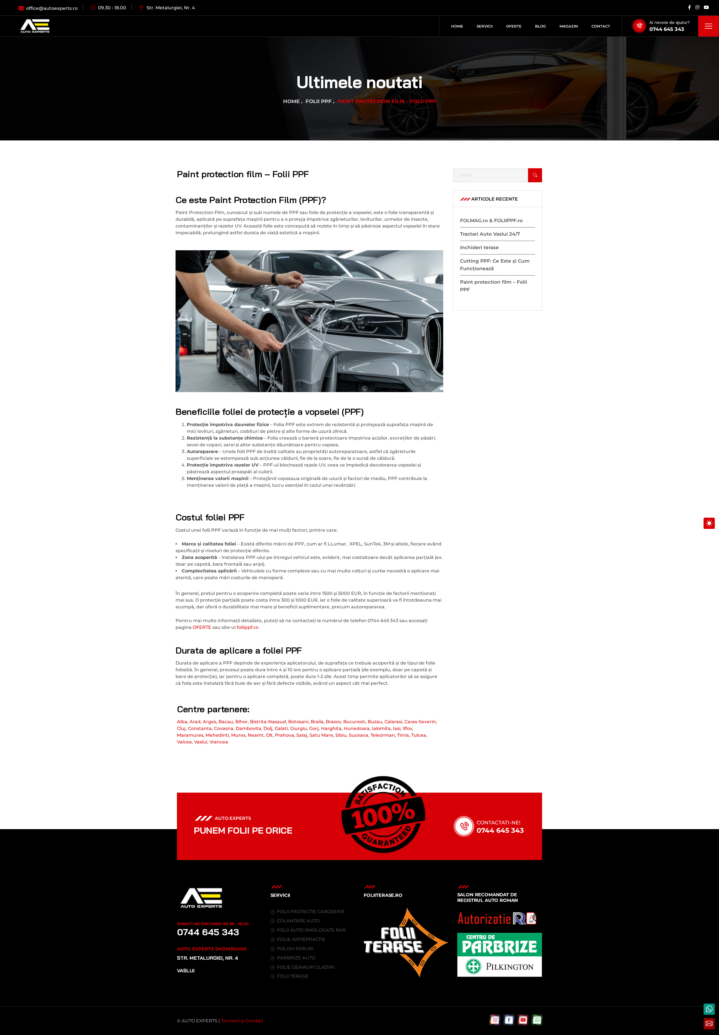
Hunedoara (357, 728)
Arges (209, 721)
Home (291, 101)
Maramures (190, 735)
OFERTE (202, 627)
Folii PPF (319, 101)
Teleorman (382, 735)
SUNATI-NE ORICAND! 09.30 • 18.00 (213, 923)
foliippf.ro (247, 627)
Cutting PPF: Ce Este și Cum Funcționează (495, 264)
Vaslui (200, 742)
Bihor (241, 721)
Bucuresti (354, 721)
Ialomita (381, 728)
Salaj (301, 735)
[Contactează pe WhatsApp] (709, 1009)
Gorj (314, 728)
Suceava (358, 735)
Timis (403, 735)
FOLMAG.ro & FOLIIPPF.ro (491, 220)
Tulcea (418, 735)
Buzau (375, 721)
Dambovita (248, 728)
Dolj (267, 728)
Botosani (298, 721)
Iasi (397, 728)
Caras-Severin (420, 721)
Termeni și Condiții (242, 1020)
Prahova (284, 735)
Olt (269, 735)
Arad (195, 721)
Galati (281, 728)
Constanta (200, 728)
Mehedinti (217, 735)
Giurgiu (298, 728)
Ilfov (407, 728)
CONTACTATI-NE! (498, 823)
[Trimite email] (709, 1023)
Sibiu (341, 735)
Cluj (181, 728)
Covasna (223, 728)
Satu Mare (321, 735)
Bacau (226, 721)
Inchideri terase (479, 247)
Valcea (184, 742)
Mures (238, 735)
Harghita (331, 728)
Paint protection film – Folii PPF (493, 285)
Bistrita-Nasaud (268, 721)
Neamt (256, 735)
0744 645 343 (666, 29)
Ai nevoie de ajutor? (669, 22)
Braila (317, 721)
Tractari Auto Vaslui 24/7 (490, 234)
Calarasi (393, 721)
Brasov (333, 721)
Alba (182, 721)
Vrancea (219, 742)
